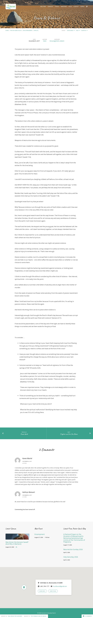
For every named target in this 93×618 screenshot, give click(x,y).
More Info (42, 591)
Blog (70, 6)
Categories (70, 30)
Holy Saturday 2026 (70, 557)
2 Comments (88, 616)
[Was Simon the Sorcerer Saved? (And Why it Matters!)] (17, 538)
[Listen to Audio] (16, 547)
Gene (44, 41)
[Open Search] (86, 6)
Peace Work (24, 434)
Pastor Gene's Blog (16, 30)
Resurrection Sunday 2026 (73, 549)
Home (7, 30)
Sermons (50, 6)
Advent (62, 41)
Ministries (64, 6)
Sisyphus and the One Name (69, 434)
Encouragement (27, 30)
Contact (76, 6)
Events (57, 6)
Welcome (43, 6)
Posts (63, 30)
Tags (77, 30)
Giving (82, 6)
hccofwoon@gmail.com (60, 586)
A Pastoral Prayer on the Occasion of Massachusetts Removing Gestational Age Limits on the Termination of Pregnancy (74, 538)
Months (83, 30)
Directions (53, 591)
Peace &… (36, 30)
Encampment (40, 534)
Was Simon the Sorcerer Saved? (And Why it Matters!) (17, 543)
